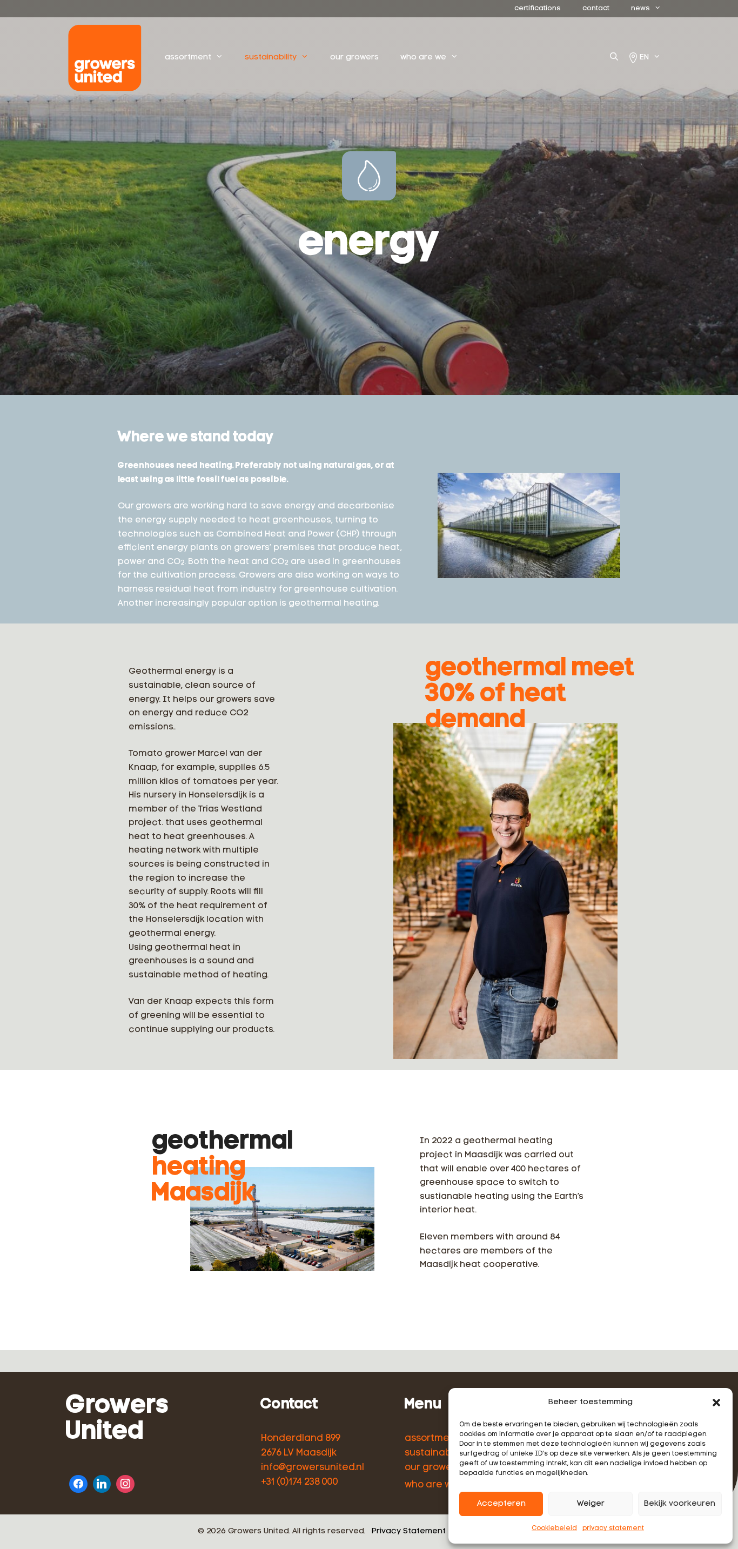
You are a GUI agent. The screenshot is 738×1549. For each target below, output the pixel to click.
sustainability (271, 57)
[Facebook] (78, 1482)
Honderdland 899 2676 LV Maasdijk (300, 1446)
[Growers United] (107, 57)
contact (595, 8)
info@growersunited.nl (312, 1467)
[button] (716, 1402)
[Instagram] (125, 1482)
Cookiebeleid (554, 1528)
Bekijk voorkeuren (679, 1504)
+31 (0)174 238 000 (299, 1482)
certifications (537, 8)
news (640, 8)
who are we (423, 57)
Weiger (591, 1504)
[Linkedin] (102, 1482)
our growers (354, 57)
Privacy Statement (409, 1531)
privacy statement (613, 1528)
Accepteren (501, 1504)
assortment (188, 57)
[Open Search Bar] (614, 57)
